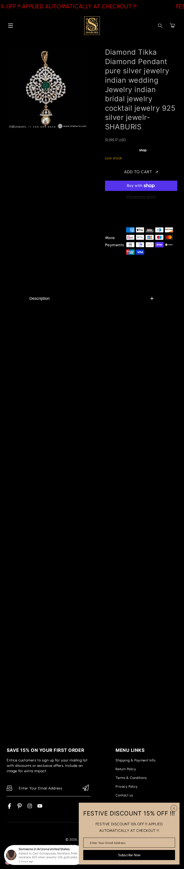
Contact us (124, 795)
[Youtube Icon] (40, 807)
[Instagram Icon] (30, 807)
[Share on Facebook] (123, 214)
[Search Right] (160, 26)
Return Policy (126, 769)
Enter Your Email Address (107, 842)
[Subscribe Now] (85, 788)
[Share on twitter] (131, 214)
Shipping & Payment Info (135, 760)
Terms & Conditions (131, 778)
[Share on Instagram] (146, 214)
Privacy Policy (127, 787)
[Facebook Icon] (9, 807)
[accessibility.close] (174, 808)
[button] (172, 25)
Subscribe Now (129, 855)
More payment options (141, 196)
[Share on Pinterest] (138, 214)
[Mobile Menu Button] (10, 25)
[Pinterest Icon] (19, 807)
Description (39, 298)
